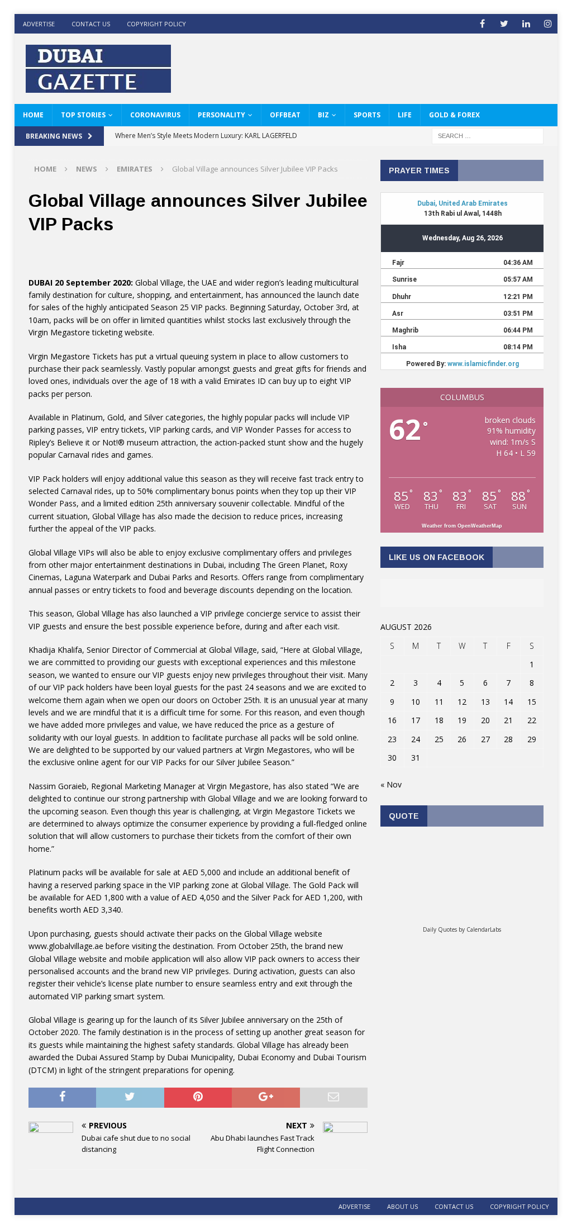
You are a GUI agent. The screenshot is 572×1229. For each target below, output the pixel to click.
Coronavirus (155, 115)
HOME (33, 115)
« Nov (391, 784)
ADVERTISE (39, 24)
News (86, 169)
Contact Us (91, 24)
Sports (367, 115)
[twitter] (504, 24)
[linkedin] (526, 24)
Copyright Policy (156, 24)
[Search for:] (488, 135)
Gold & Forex (454, 115)
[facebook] (482, 24)
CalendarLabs (483, 929)
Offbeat (285, 115)
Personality (221, 115)
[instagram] (547, 24)
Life (405, 115)
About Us (402, 1206)
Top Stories (83, 115)
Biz (323, 115)
